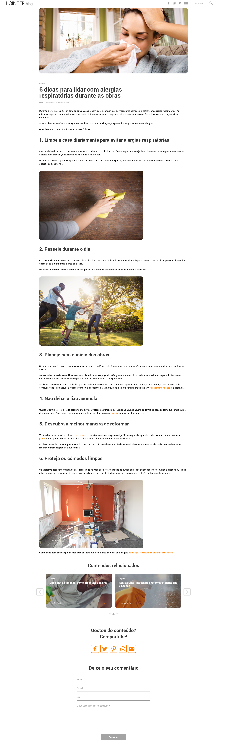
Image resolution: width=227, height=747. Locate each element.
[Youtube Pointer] (186, 3)
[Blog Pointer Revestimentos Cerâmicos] (19, 5)
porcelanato (81, 435)
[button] (95, 649)
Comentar (113, 737)
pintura (42, 438)
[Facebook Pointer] (168, 3)
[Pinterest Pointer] (180, 3)
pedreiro (114, 413)
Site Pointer (199, 3)
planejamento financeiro (160, 387)
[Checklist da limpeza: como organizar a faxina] (79, 591)
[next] (187, 591)
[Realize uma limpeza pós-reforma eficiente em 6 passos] (148, 591)
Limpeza (42, 83)
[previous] (39, 591)
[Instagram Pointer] (174, 3)
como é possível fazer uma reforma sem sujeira (151, 552)
